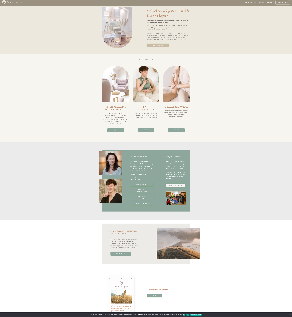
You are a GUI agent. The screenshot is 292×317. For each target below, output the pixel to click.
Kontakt (261, 2)
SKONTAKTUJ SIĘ (158, 45)
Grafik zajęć (270, 2)
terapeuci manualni (142, 203)
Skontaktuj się (120, 253)
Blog (255, 2)
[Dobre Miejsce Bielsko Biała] (12, 3)
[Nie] (290, 314)
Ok (184, 314)
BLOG (154, 295)
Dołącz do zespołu (282, 2)
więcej (115, 130)
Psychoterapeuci (142, 184)
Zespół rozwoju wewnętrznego (142, 190)
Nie (188, 314)
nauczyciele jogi (142, 197)
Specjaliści (248, 2)
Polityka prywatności (196, 314)
